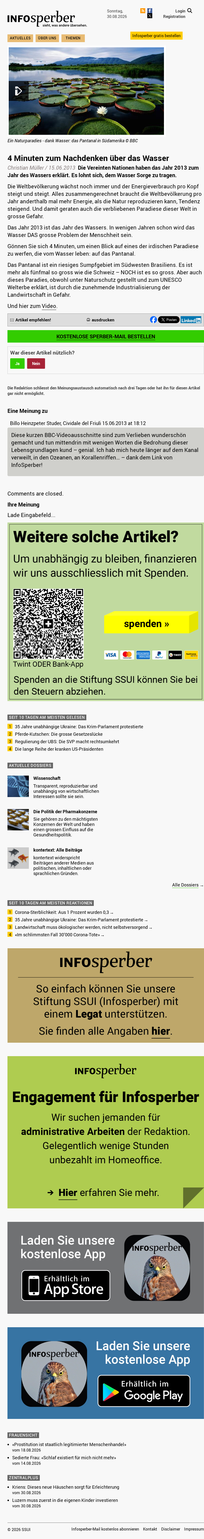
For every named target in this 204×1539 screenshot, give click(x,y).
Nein (36, 363)
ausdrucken (103, 320)
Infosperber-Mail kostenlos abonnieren (105, 1529)
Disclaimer (170, 1529)
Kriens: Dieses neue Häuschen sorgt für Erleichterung (65, 1487)
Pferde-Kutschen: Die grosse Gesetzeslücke (59, 734)
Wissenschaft (46, 778)
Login (180, 11)
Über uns (47, 38)
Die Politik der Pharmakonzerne (65, 811)
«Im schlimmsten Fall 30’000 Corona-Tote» (57, 935)
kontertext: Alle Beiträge (57, 850)
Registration (174, 16)
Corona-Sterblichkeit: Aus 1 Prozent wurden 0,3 (62, 912)
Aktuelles (20, 38)
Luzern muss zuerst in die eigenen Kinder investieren (65, 1500)
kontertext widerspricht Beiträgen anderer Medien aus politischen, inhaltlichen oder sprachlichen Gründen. (63, 865)
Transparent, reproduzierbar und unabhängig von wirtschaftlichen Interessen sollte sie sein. (66, 791)
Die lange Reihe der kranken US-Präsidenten (59, 749)
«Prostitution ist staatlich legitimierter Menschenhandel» (69, 1444)
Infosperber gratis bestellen (156, 35)
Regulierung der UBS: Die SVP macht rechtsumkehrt (67, 741)
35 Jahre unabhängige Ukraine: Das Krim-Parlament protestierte (79, 727)
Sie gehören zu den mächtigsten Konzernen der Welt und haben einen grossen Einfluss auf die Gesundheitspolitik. (65, 827)
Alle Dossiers (185, 885)
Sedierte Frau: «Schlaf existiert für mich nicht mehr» (64, 1458)
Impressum (194, 1529)
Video (49, 305)
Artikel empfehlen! (33, 320)
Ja (17, 363)
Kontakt (150, 1529)
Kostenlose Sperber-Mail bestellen (105, 336)
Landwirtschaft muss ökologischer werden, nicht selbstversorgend (81, 927)
